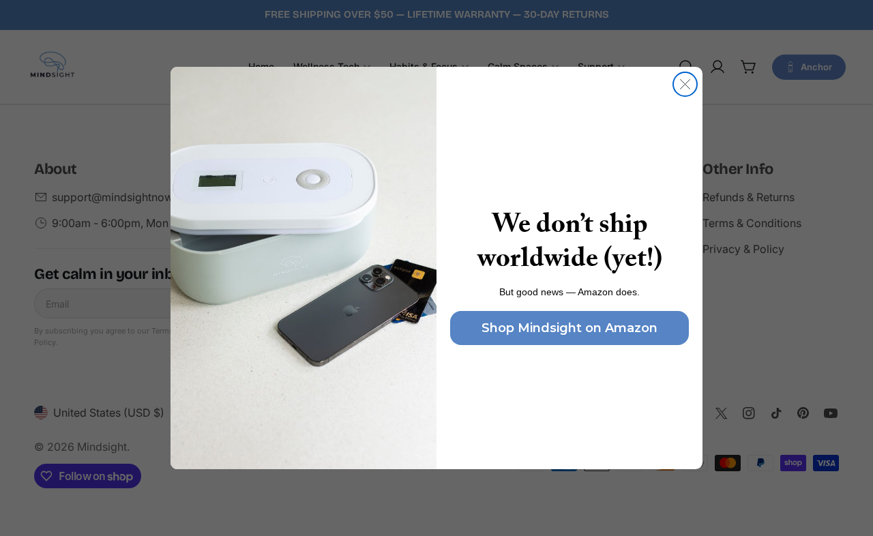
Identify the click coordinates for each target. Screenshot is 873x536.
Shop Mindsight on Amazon (569, 328)
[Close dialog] (685, 84)
